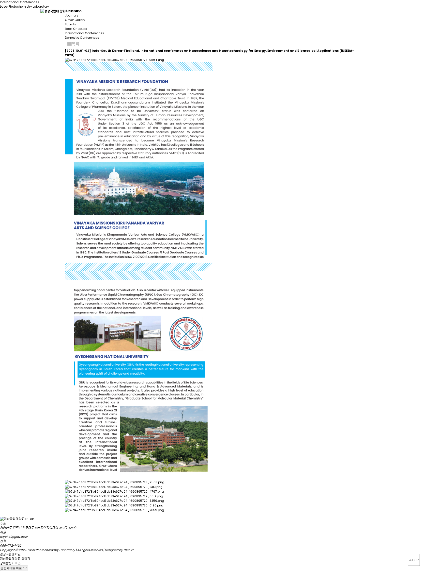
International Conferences (84, 33)
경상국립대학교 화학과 (15, 559)
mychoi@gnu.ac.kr (14, 537)
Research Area (246, 11)
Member (142, 11)
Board (174, 11)
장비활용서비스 (10, 563)
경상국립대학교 (10, 554)
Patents (70, 24)
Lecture (327, 11)
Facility (205, 11)
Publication (291, 11)
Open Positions (369, 11)
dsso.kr (128, 550)
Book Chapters (76, 29)
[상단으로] (414, 560)
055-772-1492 (10, 545)
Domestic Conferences (82, 37)
